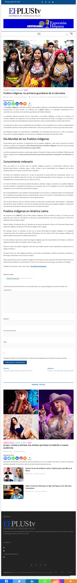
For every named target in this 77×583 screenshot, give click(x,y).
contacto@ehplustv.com (11, 554)
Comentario (7, 290)
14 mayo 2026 (30, 491)
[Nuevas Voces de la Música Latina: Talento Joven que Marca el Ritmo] (13, 474)
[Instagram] (21, 104)
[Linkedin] (17, 104)
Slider (26, 89)
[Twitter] (9, 104)
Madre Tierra (42, 97)
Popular (12, 89)
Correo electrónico (10, 330)
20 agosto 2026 (8, 451)
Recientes (19, 89)
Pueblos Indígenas (52, 97)
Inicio (56, 572)
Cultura (6, 89)
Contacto (70, 572)
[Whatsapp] (13, 104)
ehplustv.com (7, 572)
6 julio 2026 (29, 473)
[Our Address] (4, 548)
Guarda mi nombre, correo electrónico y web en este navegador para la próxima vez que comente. (35, 358)
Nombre (6, 319)
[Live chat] (4, 557)
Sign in (62, 572)
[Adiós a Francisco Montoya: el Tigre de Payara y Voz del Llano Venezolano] (13, 492)
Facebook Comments (27, 278)
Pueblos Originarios (62, 97)
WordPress (31, 572)
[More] (25, 104)
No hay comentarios (21, 97)
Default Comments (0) (12, 278)
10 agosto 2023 (9, 97)
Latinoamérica (35, 97)
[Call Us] (4, 551)
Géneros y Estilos (8, 442)
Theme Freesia (24, 572)
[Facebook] (5, 104)
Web (5, 342)
